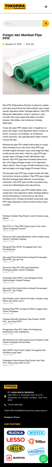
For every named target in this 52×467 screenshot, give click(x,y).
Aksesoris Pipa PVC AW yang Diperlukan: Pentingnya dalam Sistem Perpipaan (21, 268)
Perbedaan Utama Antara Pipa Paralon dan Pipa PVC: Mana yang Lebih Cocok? (23, 361)
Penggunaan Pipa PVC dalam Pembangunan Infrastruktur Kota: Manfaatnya (22, 330)
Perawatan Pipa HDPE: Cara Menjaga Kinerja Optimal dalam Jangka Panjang (22, 279)
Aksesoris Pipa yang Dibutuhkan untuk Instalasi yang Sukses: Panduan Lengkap (26, 237)
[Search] (46, 23)
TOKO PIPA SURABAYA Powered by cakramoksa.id (25, 411)
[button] (46, 7)
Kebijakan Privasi (12, 417)
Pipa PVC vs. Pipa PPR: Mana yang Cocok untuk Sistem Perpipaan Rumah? (24, 227)
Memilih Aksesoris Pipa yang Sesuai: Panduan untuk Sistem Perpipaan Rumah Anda (26, 341)
